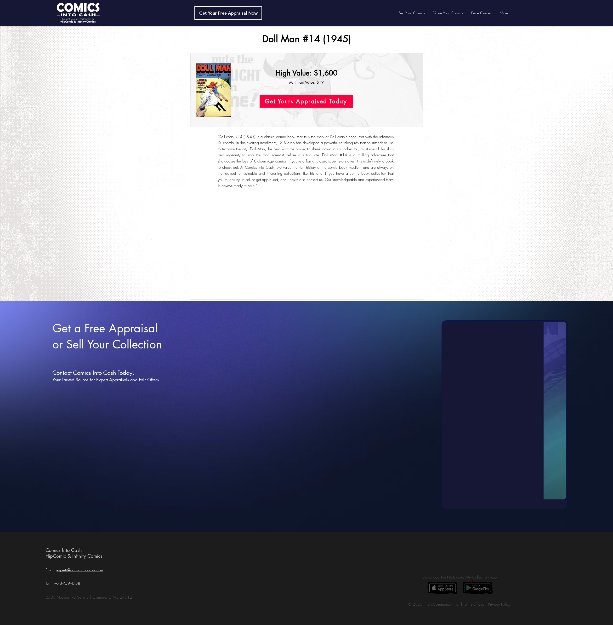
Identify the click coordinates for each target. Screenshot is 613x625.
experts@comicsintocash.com (80, 570)
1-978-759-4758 (66, 583)
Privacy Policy (499, 604)
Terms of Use (473, 604)
